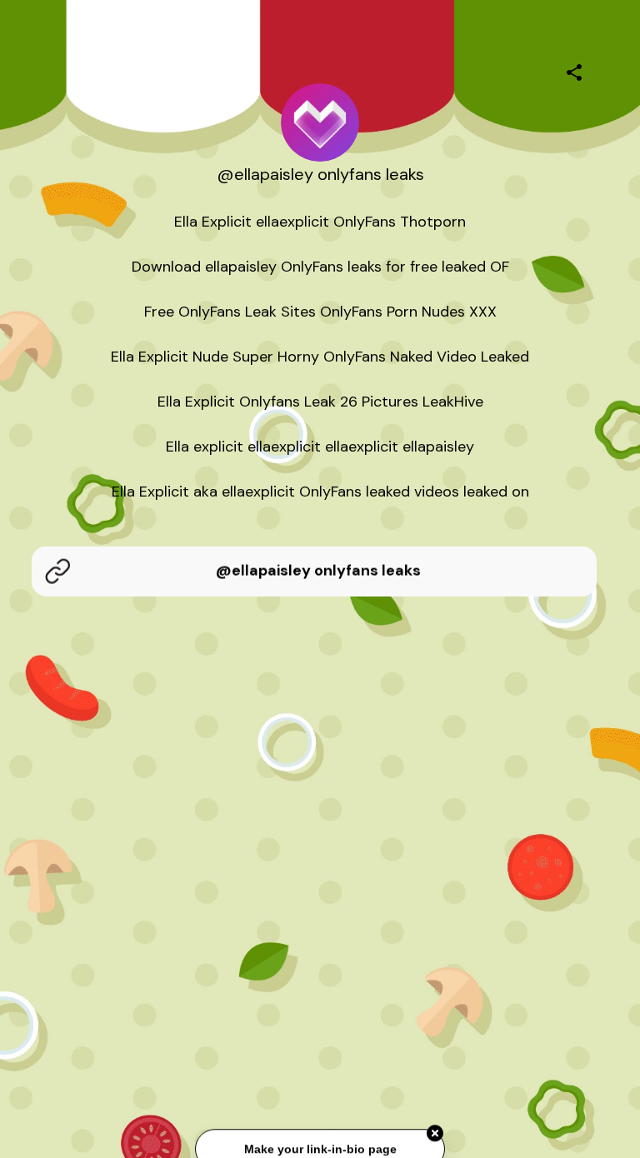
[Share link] (574, 70)
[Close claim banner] (435, 1134)
